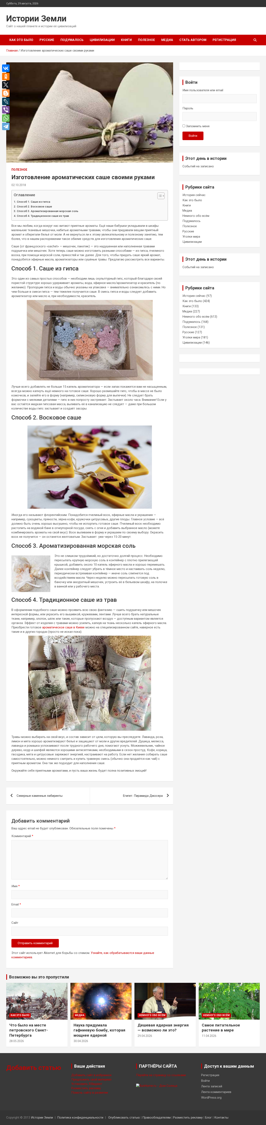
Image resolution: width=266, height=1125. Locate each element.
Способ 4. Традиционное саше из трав (43, 215)
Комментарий (22, 836)
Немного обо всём (195, 216)
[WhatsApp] (7, 118)
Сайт (14, 923)
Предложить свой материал (91, 1079)
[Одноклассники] (7, 76)
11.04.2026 (209, 1035)
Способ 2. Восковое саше (34, 206)
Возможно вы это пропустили (39, 977)
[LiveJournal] (7, 101)
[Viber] (7, 109)
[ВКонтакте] (7, 68)
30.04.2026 (81, 1041)
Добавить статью (33, 1068)
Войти (193, 136)
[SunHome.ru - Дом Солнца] (156, 1086)
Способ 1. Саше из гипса (33, 201)
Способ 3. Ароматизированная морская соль (47, 211)
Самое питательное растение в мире (221, 1028)
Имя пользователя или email (202, 90)
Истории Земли (36, 18)
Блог (208, 1117)
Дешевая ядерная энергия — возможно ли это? (163, 1028)
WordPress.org (211, 1097)
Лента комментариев (216, 1092)
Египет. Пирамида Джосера (143, 796)
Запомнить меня (197, 126)
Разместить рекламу (86, 1088)
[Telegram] (7, 126)
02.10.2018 (18, 185)
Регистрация (224, 40)
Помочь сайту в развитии (89, 1092)
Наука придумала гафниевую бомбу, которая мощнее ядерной (99, 1030)
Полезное (146, 40)
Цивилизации (102, 40)
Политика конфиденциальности (80, 1117)
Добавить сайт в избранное (91, 1075)
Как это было (21, 40)
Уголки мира (191, 236)
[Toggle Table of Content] (159, 195)
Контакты (221, 1117)
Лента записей (211, 1086)
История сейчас (194, 195)
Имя (15, 886)
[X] (7, 85)
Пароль (187, 108)
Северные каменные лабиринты (40, 796)
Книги (126, 40)
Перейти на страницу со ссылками (161, 1075)
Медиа (167, 40)
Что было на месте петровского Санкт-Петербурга (28, 1030)
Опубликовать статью (124, 1117)
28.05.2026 (16, 1041)
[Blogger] (7, 93)
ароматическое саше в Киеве (63, 627)
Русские (46, 40)
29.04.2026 (145, 1035)
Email (16, 904)
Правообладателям (156, 1117)
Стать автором (192, 40)
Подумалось (72, 40)
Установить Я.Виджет (86, 1084)
